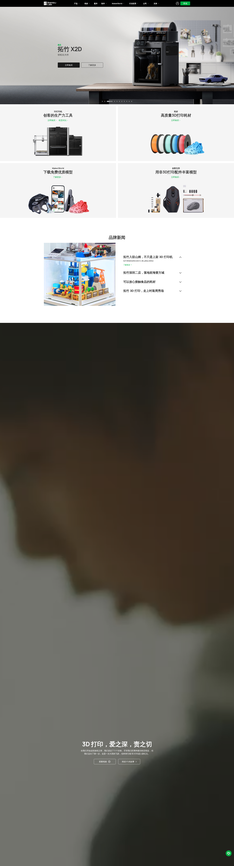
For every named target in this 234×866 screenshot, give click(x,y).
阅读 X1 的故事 (128, 761)
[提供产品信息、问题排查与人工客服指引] (229, 853)
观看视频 (103, 761)
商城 (185, 3)
